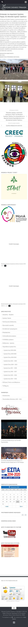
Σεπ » (21, 506)
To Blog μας (6, 385)
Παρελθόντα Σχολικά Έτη (9, 346)
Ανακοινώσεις (6, 395)
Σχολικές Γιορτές (7, 318)
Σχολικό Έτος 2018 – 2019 (10, 364)
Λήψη (5, 265)
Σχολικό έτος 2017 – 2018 (10, 368)
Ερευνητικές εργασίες (8, 325)
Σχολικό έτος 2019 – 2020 (10, 361)
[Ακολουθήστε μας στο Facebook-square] (14, 623)
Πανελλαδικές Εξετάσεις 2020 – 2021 (12, 399)
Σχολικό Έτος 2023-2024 (10, 357)
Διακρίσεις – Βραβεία (8, 314)
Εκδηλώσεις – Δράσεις (8, 343)
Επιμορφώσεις (6, 332)
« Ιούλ (6, 506)
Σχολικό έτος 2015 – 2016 (10, 375)
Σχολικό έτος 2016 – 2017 (10, 371)
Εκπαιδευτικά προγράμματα (10, 329)
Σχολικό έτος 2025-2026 (10, 350)
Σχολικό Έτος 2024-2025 (10, 353)
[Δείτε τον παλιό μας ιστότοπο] (10, 556)
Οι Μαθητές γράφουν (8, 339)
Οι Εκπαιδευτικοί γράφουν (9, 336)
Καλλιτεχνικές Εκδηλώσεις (9, 321)
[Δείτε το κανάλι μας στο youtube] (9, 537)
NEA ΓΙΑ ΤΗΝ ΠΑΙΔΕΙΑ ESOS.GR (9, 580)
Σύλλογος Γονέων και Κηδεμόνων (11, 382)
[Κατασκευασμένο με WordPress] (12, 617)
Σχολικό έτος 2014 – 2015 (10, 378)
